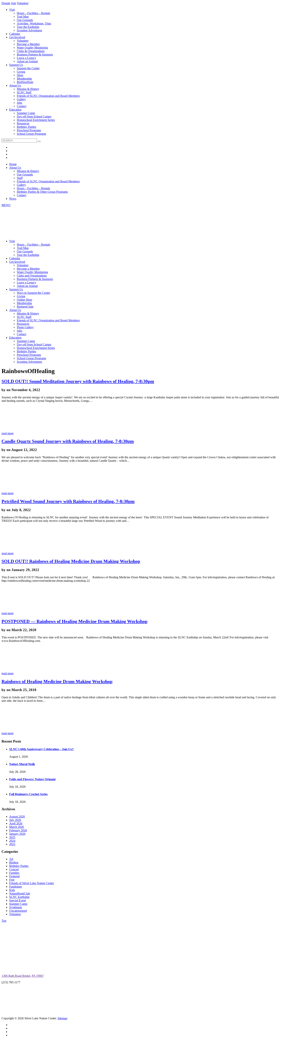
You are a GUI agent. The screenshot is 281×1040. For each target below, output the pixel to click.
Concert (14, 869)
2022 (12, 844)
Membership (24, 78)
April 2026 (15, 823)
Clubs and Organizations (32, 275)
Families (14, 872)
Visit (12, 9)
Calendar (14, 33)
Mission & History (28, 89)
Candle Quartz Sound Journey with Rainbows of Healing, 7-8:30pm (68, 441)
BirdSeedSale (25, 82)
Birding (13, 862)
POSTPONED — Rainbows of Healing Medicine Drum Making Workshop (74, 621)
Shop (20, 75)
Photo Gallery (25, 327)
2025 (12, 837)
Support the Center (28, 68)
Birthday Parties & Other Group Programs (42, 191)
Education (15, 109)
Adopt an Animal (27, 61)
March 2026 (16, 826)
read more (8, 433)
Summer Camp (26, 113)
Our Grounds (25, 20)
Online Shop (24, 299)
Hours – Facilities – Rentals (33, 13)
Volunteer (22, 3)
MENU (6, 205)
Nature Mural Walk (22, 764)
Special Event (17, 900)
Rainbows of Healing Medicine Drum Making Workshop (57, 681)
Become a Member (28, 44)
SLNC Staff (24, 92)
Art (11, 859)
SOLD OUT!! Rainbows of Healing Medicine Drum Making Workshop (71, 561)
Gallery (21, 99)
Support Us (16, 64)
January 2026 (17, 833)
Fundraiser (15, 886)
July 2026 (15, 820)
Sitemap (62, 1018)
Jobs (19, 102)
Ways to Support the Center (33, 292)
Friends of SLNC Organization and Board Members (48, 95)
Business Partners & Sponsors (35, 54)
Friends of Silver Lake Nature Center (31, 883)
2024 (12, 840)
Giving (21, 71)
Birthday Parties (26, 126)
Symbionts (15, 907)
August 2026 (17, 816)
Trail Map (23, 16)
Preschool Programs (29, 130)
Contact (21, 106)
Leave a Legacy (26, 58)
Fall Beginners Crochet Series (28, 794)
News (12, 198)
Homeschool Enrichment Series (36, 120)
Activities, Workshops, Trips (34, 23)
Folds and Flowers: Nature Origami (32, 779)
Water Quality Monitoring (32, 47)
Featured (14, 876)
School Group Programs (31, 133)
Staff (20, 178)
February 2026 (18, 830)
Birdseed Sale (25, 306)
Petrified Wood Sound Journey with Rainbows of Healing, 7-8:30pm (68, 501)
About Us (15, 85)
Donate (6, 3)
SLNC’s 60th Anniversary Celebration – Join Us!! (41, 749)
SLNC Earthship (19, 897)
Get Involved (17, 37)
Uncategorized (18, 910)
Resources (23, 123)
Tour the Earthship (28, 27)
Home (13, 164)
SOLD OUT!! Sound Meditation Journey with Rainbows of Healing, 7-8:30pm (78, 381)
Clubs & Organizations (31, 51)
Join (13, 3)
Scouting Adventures (29, 30)
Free (12, 879)
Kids (12, 890)
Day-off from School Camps (34, 116)
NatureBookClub (19, 893)
